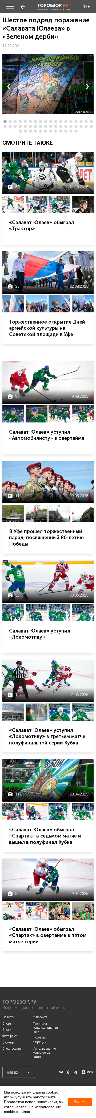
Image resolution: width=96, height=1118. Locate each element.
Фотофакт (9, 1036)
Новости (8, 1017)
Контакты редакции (40, 1040)
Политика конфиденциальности (45, 1028)
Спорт (6, 1023)
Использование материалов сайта (44, 1053)
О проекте (40, 1017)
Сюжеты (8, 1042)
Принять (80, 1102)
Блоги (6, 1030)
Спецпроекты (12, 1048)
